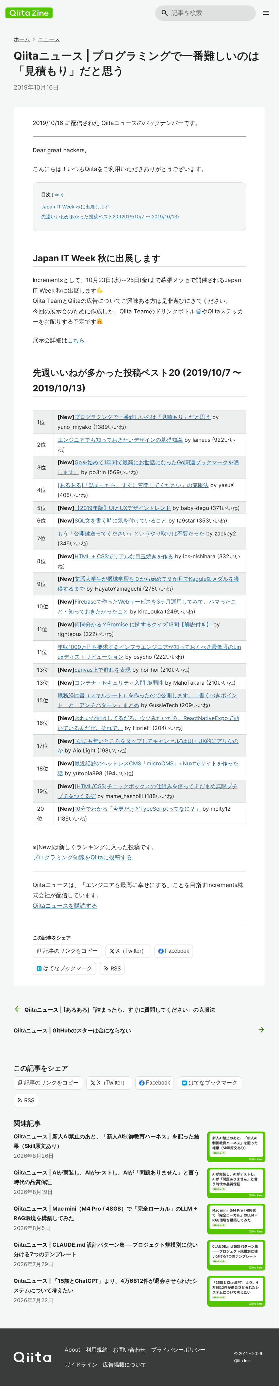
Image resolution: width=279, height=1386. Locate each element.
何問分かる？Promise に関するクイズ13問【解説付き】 (143, 624)
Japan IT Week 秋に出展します (75, 206)
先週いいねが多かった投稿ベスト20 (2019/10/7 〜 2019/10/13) (110, 216)
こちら (76, 340)
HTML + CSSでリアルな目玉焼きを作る (124, 556)
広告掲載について (124, 1364)
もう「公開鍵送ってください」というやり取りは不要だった (131, 533)
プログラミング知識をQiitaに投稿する (82, 857)
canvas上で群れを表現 (103, 669)
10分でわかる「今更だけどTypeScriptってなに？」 (138, 808)
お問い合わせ (129, 1349)
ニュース (49, 39)
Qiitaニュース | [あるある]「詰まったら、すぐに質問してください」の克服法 (114, 1009)
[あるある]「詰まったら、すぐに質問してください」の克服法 (133, 485)
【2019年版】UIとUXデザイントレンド (123, 507)
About (72, 1349)
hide (57, 194)
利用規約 (97, 1349)
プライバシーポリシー (178, 1349)
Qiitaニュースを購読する (65, 905)
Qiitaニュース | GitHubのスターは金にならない (139, 1030)
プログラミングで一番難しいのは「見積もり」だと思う (143, 417)
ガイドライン (81, 1364)
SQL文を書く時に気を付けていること (121, 520)
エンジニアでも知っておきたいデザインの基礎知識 (120, 439)
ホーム (22, 39)
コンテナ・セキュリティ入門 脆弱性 (119, 682)
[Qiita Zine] (29, 12)
